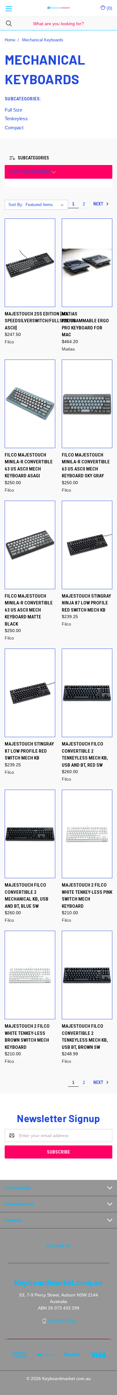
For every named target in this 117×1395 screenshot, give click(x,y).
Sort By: (15, 204)
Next (98, 203)
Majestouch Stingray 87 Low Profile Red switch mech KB (29, 751)
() (108, 8)
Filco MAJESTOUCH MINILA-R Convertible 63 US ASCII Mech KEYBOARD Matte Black (29, 610)
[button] (31, 158)
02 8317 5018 (62, 1321)
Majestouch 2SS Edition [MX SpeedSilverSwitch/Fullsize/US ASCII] (40, 321)
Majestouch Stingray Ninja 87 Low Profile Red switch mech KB (86, 603)
